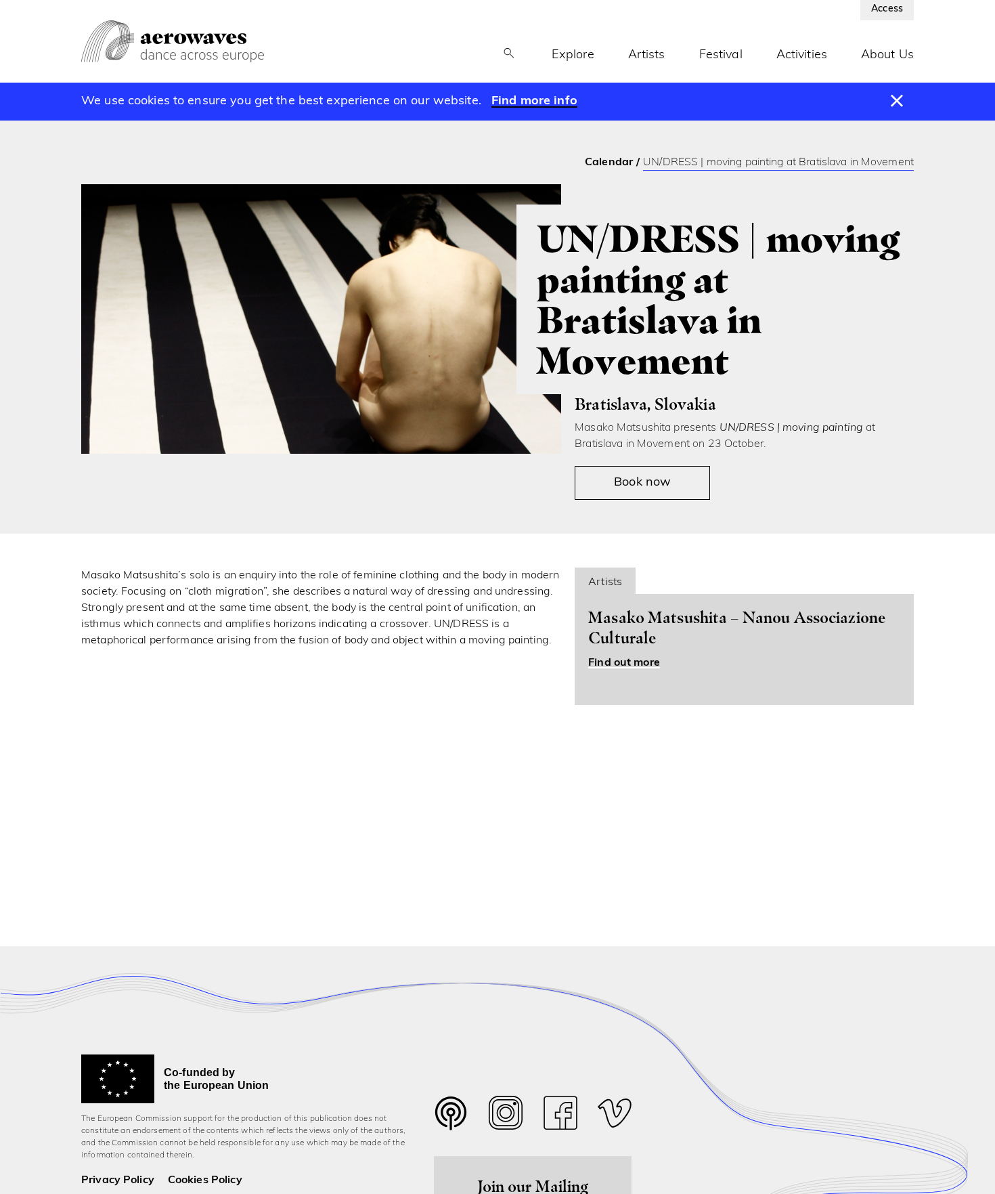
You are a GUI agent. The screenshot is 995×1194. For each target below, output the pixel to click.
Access (887, 9)
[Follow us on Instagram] (506, 1116)
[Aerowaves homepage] (172, 41)
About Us (887, 55)
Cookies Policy (205, 1180)
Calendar (609, 162)
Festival (721, 55)
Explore (573, 55)
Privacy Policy (117, 1180)
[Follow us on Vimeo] (615, 1116)
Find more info (534, 101)
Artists (646, 55)
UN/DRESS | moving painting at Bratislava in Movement (778, 162)
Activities (801, 55)
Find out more (624, 663)
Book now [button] (642, 483)
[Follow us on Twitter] (451, 1122)
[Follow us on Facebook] (560, 1116)
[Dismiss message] (897, 101)
